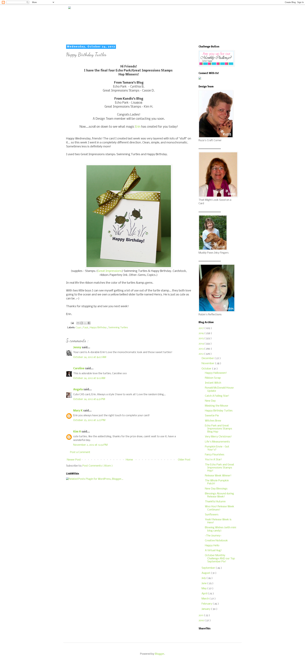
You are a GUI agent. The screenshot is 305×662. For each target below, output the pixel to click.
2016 (201, 333)
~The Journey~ (213, 535)
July (204, 578)
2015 (201, 338)
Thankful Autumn (215, 501)
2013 (201, 348)
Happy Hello (212, 545)
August (206, 573)
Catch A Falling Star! (217, 395)
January (206, 609)
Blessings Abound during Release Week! (219, 495)
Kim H (77, 431)
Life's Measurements (217, 441)
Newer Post (74, 459)
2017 (201, 328)
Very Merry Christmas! (218, 436)
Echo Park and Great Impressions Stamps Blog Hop (218, 428)
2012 (201, 353)
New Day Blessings (216, 488)
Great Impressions (110, 271)
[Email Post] (72, 323)
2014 (201, 343)
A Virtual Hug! (213, 550)
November (208, 363)
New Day (210, 400)
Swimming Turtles (118, 327)
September (209, 568)
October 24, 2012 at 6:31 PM (89, 399)
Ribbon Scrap (213, 377)
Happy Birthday (98, 327)
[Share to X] (85, 323)
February (207, 603)
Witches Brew (213, 420)
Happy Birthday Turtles (219, 410)
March (206, 598)
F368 (86, 327)
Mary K (78, 410)
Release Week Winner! (218, 475)
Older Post (184, 459)
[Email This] (78, 323)
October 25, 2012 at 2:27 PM (89, 420)
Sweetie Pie (212, 415)
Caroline (79, 368)
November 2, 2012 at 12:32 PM (90, 444)
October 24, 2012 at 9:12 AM (89, 378)
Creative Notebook (216, 540)
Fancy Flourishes (214, 454)
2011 (201, 615)
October (207, 368)
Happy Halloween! (216, 373)
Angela (78, 389)
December (208, 358)
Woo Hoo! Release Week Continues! (219, 508)
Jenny (77, 347)
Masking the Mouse (216, 405)
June (204, 583)
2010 (202, 620)
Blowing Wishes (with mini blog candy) (220, 529)
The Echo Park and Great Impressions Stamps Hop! (219, 467)
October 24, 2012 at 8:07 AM (89, 357)
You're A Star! (213, 459)
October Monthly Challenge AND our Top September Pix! (220, 558)
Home (129, 459)
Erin (137, 126)
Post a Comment (80, 452)
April (205, 593)
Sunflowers (211, 514)
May (204, 588)
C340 (79, 327)
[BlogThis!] (81, 323)
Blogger (159, 653)
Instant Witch (213, 382)
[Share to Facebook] (89, 323)
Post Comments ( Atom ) (97, 465)
